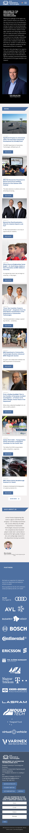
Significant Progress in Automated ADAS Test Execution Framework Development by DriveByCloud (14, 139)
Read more (8, 152)
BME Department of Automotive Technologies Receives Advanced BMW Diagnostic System (13, 354)
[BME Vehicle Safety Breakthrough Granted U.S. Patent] (14, 466)
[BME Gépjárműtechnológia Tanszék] (10, 3)
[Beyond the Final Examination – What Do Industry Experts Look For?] (14, 208)
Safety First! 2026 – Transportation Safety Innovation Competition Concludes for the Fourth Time (14, 441)
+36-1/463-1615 (10, 780)
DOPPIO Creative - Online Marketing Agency (14, 829)
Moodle (20, 791)
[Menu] (25, 3)
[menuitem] (25, 3)
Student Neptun (9, 787)
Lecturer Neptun (9, 791)
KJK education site (9, 784)
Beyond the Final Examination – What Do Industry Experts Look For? (13, 224)
